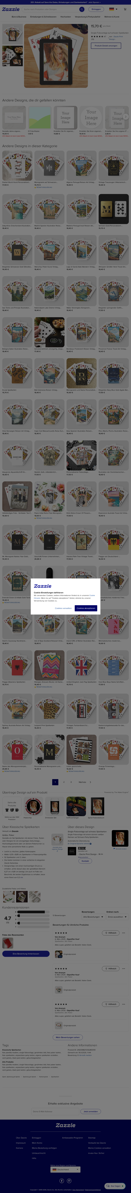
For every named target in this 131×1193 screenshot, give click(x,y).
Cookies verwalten (63, 608)
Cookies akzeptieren (86, 608)
